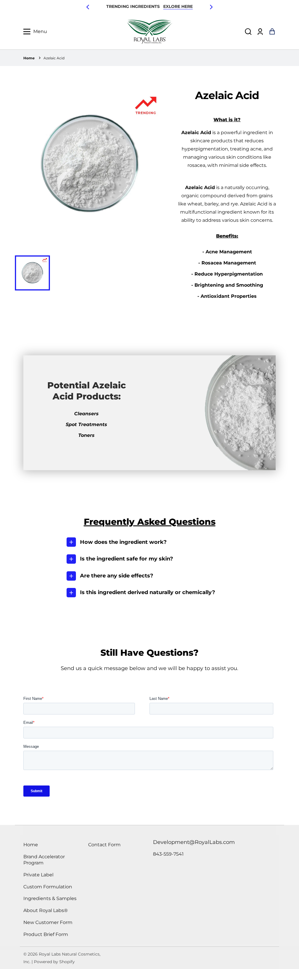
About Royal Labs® (45, 910)
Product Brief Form (45, 934)
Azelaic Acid (54, 58)
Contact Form (104, 844)
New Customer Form (47, 922)
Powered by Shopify (54, 961)
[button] (248, 31)
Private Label (38, 875)
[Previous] (88, 7)
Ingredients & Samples (50, 898)
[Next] (210, 7)
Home (29, 58)
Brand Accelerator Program (44, 860)
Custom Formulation (47, 887)
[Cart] (272, 31)
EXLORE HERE (178, 6)
